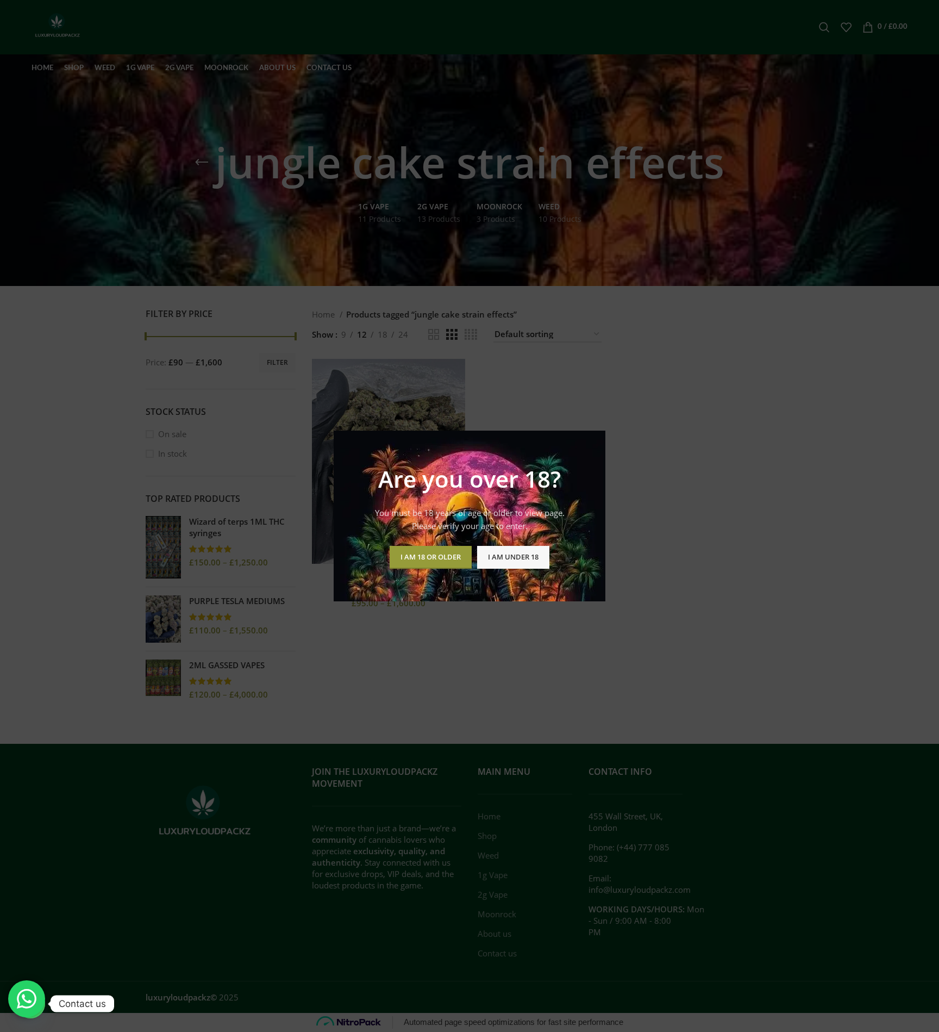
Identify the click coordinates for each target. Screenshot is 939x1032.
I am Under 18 (513, 557)
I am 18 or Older (430, 557)
